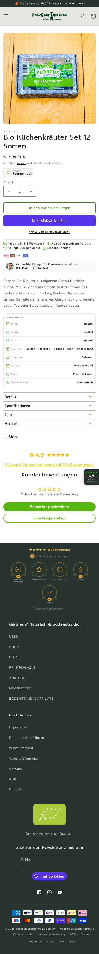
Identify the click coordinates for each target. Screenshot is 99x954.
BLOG (13, 657)
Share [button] (13, 437)
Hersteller (13, 424)
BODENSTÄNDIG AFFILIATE (31, 699)
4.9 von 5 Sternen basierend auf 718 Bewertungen (49, 464)
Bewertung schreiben (49, 507)
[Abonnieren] (78, 860)
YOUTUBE (17, 678)
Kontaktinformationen (61, 941)
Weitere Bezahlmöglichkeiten (49, 231)
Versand (21, 162)
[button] (6, 16)
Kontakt (15, 789)
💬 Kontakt (40, 268)
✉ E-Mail (22, 268)
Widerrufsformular (23, 759)
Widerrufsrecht (21, 748)
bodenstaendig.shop (28, 928)
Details (10, 397)
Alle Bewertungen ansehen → (49, 608)
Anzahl (8, 182)
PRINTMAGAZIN (22, 667)
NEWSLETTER (20, 688)
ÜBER (13, 637)
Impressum (18, 727)
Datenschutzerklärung (26, 738)
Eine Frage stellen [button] (49, 518)
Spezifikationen (17, 406)
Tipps (9, 415)
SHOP (14, 647)
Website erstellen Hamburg (76, 928)
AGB (12, 779)
